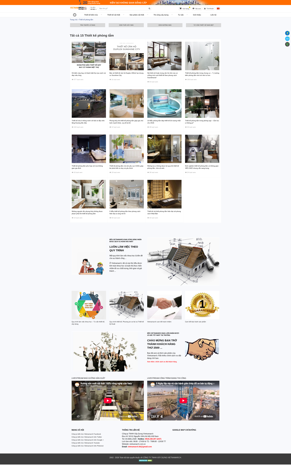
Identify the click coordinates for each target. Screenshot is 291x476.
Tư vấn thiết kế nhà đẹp (204, 25)
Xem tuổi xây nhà (126, 25)
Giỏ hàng (186, 8)
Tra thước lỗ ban (87, 25)
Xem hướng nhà (164, 25)
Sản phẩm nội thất (137, 15)
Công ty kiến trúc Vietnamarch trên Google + (88, 440)
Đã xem (198, 9)
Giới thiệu (197, 15)
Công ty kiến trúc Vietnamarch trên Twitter (87, 437)
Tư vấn (181, 15)
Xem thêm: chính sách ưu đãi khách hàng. (162, 362)
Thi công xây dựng (161, 15)
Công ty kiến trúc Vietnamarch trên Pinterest (87, 446)
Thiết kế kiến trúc (91, 15)
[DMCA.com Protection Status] (146, 460)
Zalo (287, 39)
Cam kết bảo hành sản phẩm (195, 322)
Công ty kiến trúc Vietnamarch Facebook (86, 434)
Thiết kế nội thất (113, 15)
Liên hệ (213, 15)
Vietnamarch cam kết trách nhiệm (159, 322)
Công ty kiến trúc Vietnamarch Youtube (86, 443)
